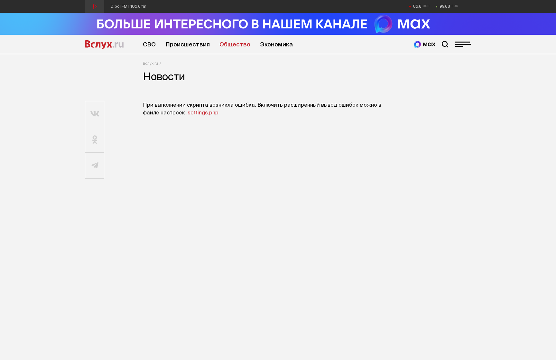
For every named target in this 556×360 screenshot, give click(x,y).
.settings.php (202, 112)
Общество (234, 44)
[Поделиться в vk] (94, 114)
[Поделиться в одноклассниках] (94, 140)
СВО (149, 44)
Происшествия (187, 44)
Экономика (276, 44)
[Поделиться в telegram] (94, 166)
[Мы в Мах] (424, 44)
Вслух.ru (104, 44)
